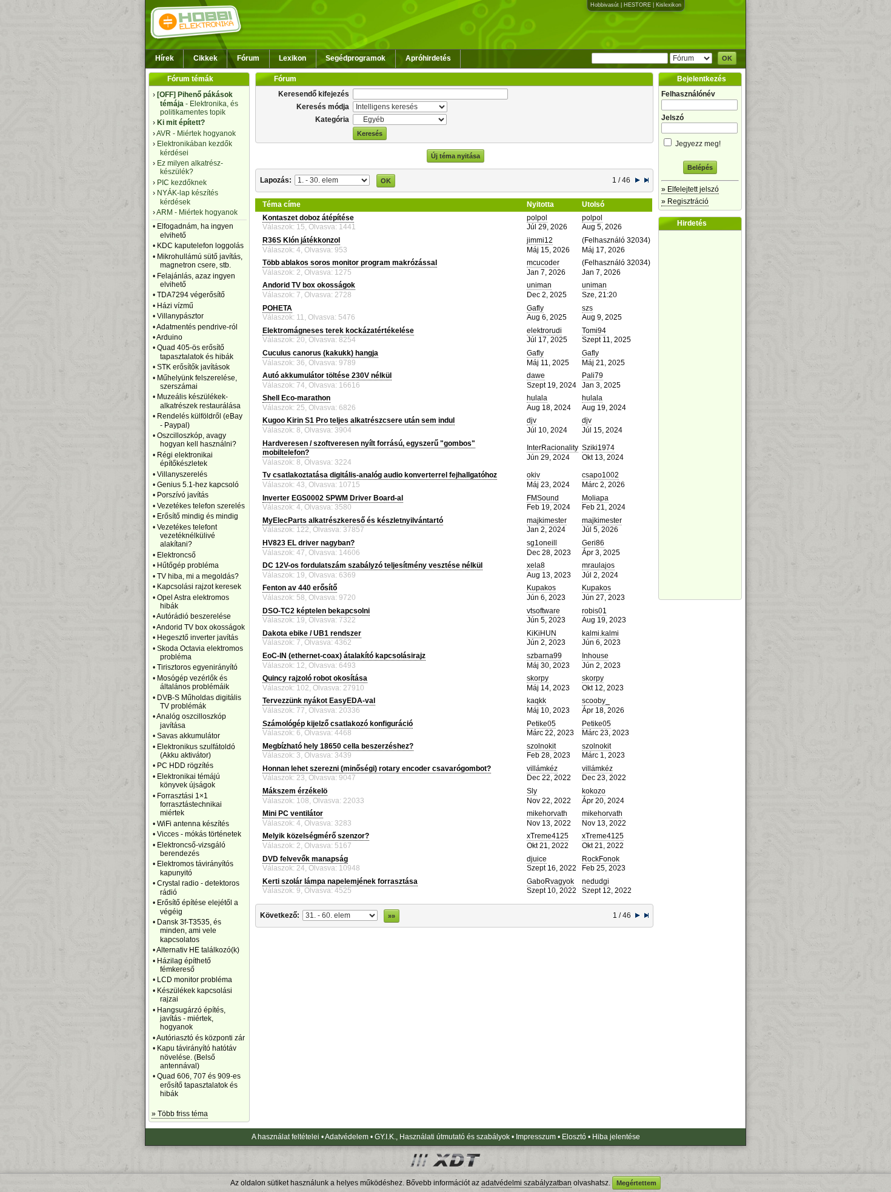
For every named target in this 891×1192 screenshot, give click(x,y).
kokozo (594, 791)
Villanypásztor (180, 316)
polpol (537, 218)
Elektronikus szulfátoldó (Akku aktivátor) (196, 750)
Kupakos (541, 588)
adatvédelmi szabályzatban (526, 1183)
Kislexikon (668, 5)
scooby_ (596, 700)
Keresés (369, 133)
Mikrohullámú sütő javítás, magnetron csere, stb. (199, 260)
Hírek (164, 58)
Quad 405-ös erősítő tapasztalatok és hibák (195, 351)
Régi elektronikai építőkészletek (185, 459)
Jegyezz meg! (697, 144)
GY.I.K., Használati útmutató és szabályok (442, 1137)
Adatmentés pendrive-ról (197, 327)
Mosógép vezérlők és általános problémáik (193, 682)
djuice (537, 859)
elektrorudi (544, 330)
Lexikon (292, 58)
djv (531, 420)
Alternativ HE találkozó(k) (197, 950)
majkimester (547, 520)
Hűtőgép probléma (188, 565)
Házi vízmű (175, 305)
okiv (533, 475)
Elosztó (574, 1137)
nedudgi (595, 881)
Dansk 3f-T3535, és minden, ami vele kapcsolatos (189, 931)
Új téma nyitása (455, 156)
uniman (539, 285)
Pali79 (592, 375)
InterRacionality (552, 447)
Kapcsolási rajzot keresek (199, 586)
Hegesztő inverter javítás (197, 637)
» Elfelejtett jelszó (690, 189)
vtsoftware (543, 611)
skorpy (538, 678)
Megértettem (636, 1183)
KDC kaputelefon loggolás (200, 245)
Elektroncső (176, 555)
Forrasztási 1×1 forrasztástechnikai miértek (189, 805)
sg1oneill (542, 543)
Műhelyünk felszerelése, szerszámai (197, 382)
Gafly (535, 308)
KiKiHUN (541, 633)
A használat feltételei (285, 1137)
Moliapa (595, 498)
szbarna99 (544, 656)
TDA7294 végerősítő (191, 295)
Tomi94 (594, 330)
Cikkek (205, 58)
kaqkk (536, 700)
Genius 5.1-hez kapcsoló (198, 484)
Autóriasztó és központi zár (200, 1038)
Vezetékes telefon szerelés (201, 506)
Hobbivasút (604, 5)
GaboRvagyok (550, 881)
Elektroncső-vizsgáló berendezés (191, 849)
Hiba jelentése (616, 1137)
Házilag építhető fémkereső (184, 965)
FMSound (543, 498)
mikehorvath (547, 813)
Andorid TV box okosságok (200, 627)
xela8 (536, 565)
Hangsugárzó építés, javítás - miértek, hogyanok (191, 1019)
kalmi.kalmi (600, 633)
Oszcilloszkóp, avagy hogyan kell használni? (196, 439)
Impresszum (536, 1137)
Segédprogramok (355, 58)
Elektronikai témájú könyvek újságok (188, 780)
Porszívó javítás (183, 495)
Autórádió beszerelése (193, 616)
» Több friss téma (180, 1114)
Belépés (700, 167)
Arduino (169, 337)
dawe (536, 375)
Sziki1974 (598, 447)
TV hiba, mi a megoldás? (198, 576)
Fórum (248, 58)
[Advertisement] (703, 415)
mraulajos (598, 565)
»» (391, 916)
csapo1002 (600, 475)
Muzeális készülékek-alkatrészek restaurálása (199, 400)
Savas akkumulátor (188, 736)
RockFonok (600, 859)
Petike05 (541, 723)
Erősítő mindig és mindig (197, 516)
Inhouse (595, 656)
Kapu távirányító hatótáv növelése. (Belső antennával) (196, 1057)
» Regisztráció (685, 201)
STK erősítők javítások (193, 367)
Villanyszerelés (182, 474)
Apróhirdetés (428, 58)
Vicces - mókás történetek (199, 834)
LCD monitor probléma (194, 979)
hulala (537, 398)
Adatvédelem (347, 1137)
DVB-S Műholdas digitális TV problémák (199, 701)
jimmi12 (540, 240)
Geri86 (593, 543)
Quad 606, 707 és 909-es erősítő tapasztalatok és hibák (199, 1085)
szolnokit (541, 746)
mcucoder (543, 262)
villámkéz (542, 768)
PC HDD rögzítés (185, 765)
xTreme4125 (548, 836)
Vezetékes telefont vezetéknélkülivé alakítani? (187, 536)
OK (727, 58)
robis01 (594, 611)
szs (587, 308)
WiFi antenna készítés (193, 824)
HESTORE (637, 5)
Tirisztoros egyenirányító (197, 667)
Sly (532, 791)
